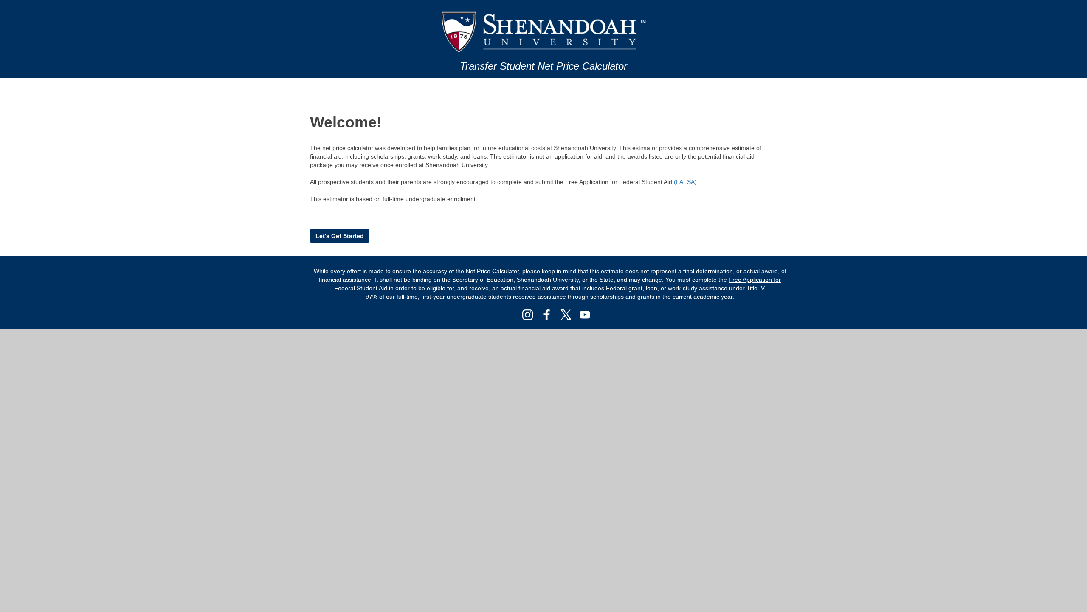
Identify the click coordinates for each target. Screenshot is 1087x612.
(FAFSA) (685, 181)
